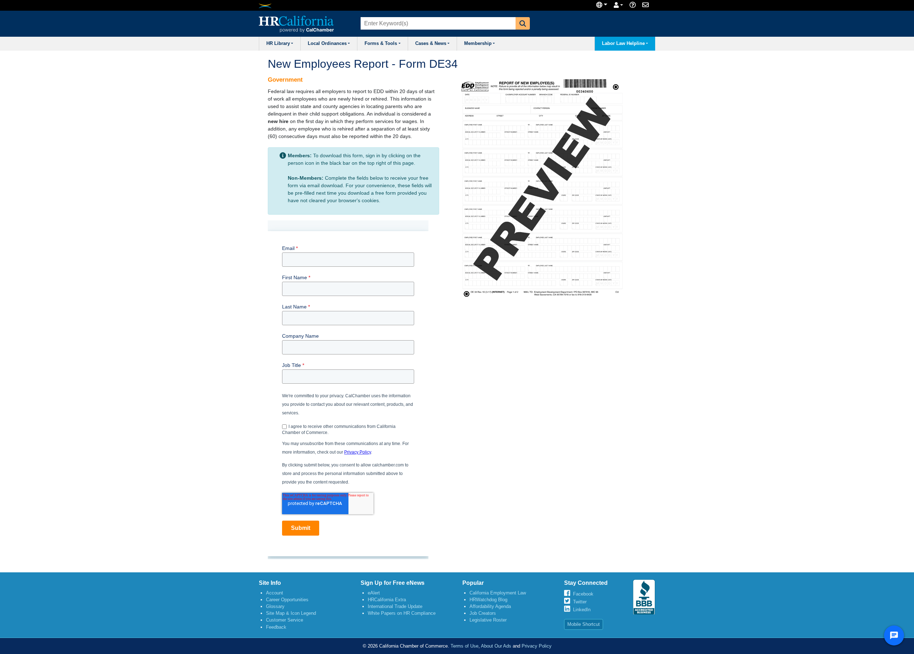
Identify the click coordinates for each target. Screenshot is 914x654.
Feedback (276, 627)
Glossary (275, 606)
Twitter (580, 601)
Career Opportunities (287, 599)
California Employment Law (497, 593)
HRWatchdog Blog (488, 599)
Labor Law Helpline (623, 43)
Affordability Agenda (490, 606)
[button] (523, 23)
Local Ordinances (327, 43)
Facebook (583, 594)
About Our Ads (496, 646)
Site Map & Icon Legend (291, 613)
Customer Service (284, 620)
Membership (478, 43)
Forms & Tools (381, 43)
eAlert (374, 593)
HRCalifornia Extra (387, 599)
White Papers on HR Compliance (402, 613)
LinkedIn (582, 609)
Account (274, 593)
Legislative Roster (488, 620)
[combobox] (437, 23)
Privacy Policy (537, 646)
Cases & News (430, 43)
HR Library (278, 43)
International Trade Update (395, 606)
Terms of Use (464, 646)
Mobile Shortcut (583, 624)
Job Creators (482, 613)
